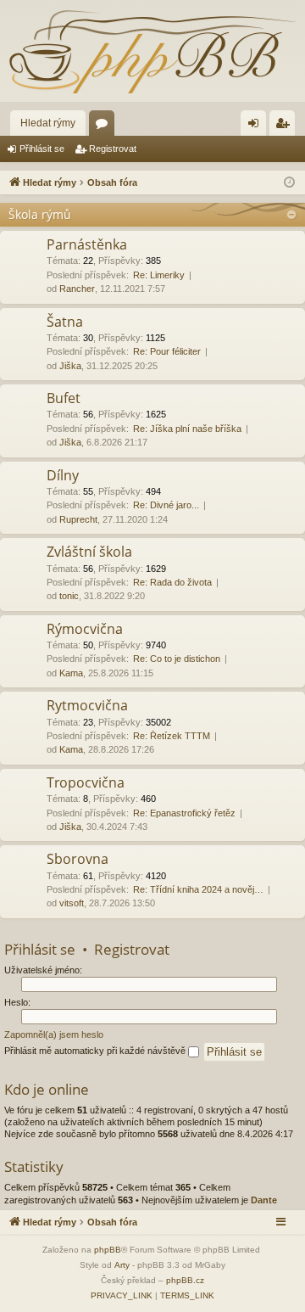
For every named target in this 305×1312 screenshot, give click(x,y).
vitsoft (71, 903)
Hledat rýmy (47, 123)
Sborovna (77, 858)
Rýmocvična (85, 629)
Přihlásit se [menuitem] (256, 126)
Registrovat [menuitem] (285, 126)
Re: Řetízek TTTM (171, 736)
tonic (69, 596)
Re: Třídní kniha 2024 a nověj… (198, 889)
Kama (71, 673)
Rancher (77, 288)
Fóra (105, 126)
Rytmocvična (87, 705)
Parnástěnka (87, 244)
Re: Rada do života (172, 582)
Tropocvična (86, 782)
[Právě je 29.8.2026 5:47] (289, 183)
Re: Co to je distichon (176, 658)
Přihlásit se (41, 148)
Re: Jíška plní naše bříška (187, 428)
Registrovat (112, 148)
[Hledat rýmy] (152, 51)
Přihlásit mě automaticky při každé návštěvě (96, 1051)
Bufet (63, 398)
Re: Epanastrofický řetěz (184, 813)
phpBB (107, 1249)
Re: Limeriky (159, 275)
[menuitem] (121, 1296)
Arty (122, 1265)
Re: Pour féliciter (167, 351)
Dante (264, 1200)
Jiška (70, 366)
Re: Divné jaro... (166, 505)
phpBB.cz (185, 1280)
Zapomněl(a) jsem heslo (53, 1034)
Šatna (65, 321)
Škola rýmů (39, 214)
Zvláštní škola (89, 551)
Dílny (63, 475)
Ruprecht (78, 519)
